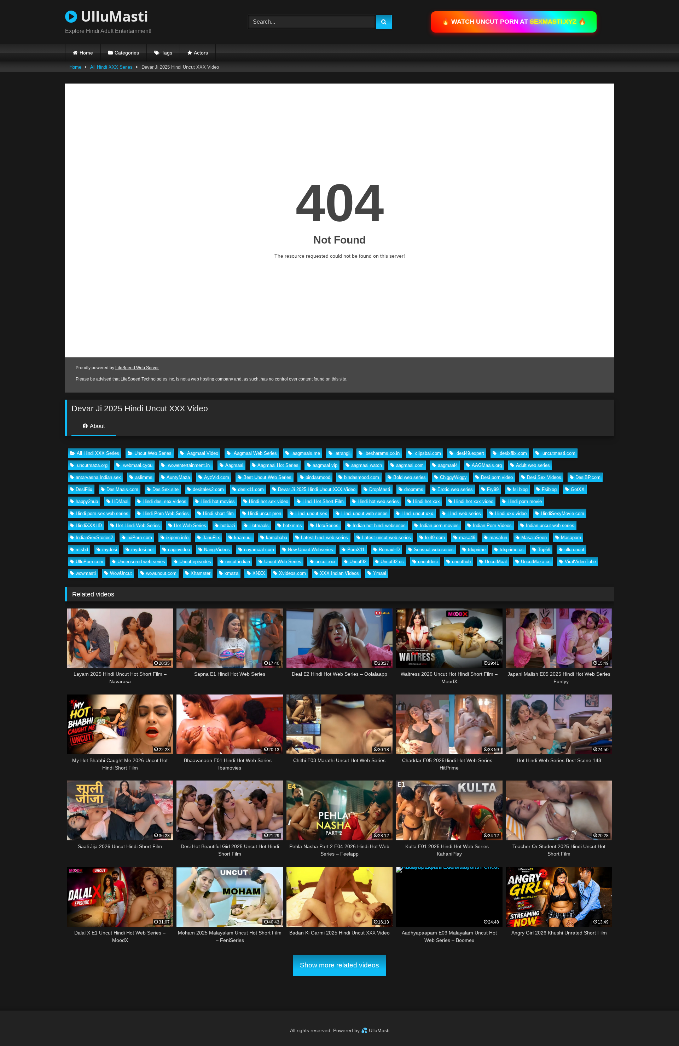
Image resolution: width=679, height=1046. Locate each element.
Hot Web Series (190, 525)
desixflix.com (512, 453)
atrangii (342, 453)
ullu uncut (574, 549)
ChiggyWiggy (453, 477)
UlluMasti (112, 16)
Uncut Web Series (153, 453)
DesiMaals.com (122, 489)
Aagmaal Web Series (254, 453)
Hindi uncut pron (264, 513)
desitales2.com (208, 489)
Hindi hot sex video (268, 501)
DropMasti (379, 489)
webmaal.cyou (137, 465)
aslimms (143, 477)
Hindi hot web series (378, 501)
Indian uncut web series (550, 525)
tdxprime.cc (512, 549)
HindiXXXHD (89, 525)
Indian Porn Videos (492, 525)
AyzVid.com (216, 477)
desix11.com (251, 489)
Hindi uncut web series (364, 513)
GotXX (578, 489)
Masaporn (571, 537)
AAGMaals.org (487, 465)
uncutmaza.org (92, 465)
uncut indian (237, 561)
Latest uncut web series (386, 537)
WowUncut (121, 573)
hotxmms (292, 525)
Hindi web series (464, 513)
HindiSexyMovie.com (562, 513)
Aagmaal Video (202, 453)
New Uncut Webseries (310, 549)
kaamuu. (243, 537)
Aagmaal (234, 465)
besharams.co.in (382, 453)
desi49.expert (469, 453)
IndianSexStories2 (94, 537)
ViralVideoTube (580, 561)
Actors (201, 53)
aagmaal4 (448, 465)
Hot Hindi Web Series (138, 525)
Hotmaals (259, 525)
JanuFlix (211, 537)
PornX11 (356, 549)
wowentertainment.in (189, 465)
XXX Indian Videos (339, 573)
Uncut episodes (195, 561)
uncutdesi (428, 561)
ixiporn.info (177, 537)
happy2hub (87, 501)
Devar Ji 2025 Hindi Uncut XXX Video (316, 489)
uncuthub (461, 561)
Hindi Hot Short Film (323, 501)
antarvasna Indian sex (98, 477)
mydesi (109, 549)
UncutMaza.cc (536, 561)
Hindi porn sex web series (102, 513)
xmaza (231, 573)
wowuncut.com (161, 573)
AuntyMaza (178, 477)
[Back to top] (657, 1025)
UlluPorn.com (89, 561)
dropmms (413, 489)
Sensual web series (434, 549)
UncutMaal (496, 561)
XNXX (259, 573)
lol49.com (435, 537)
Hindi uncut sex (311, 513)
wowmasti (86, 573)
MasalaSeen (534, 537)
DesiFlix (84, 489)
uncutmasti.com (558, 453)
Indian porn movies (439, 525)
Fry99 (493, 489)
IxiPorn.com (139, 537)
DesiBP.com (587, 477)
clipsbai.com (427, 453)
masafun (498, 537)
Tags (167, 53)
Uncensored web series (141, 561)
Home (86, 53)
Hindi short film (218, 513)
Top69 (544, 549)
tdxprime (477, 549)
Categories (127, 53)
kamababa (276, 537)
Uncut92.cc (392, 561)
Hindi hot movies (218, 501)
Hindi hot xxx (426, 501)
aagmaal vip (325, 465)
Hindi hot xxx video (473, 501)
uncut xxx (325, 561)
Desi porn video (497, 477)
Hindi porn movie (524, 501)
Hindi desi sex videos (164, 501)
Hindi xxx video (511, 513)
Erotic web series (455, 489)
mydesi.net (142, 549)
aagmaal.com (410, 465)
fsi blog (520, 489)
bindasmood (318, 477)
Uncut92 (357, 561)
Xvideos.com (292, 573)
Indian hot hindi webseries (379, 525)
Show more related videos (339, 965)
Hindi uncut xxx (417, 513)
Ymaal (379, 573)
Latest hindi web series (324, 537)
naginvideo (179, 549)
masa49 (467, 537)
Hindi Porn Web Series (166, 513)
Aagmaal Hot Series (277, 465)
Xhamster (200, 573)
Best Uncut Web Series (267, 477)
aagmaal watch (366, 465)
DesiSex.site (165, 489)
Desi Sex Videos (544, 477)
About (97, 426)
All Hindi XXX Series (111, 67)
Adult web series (533, 465)
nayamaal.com (259, 549)
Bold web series (409, 477)
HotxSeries (327, 525)
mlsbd (82, 549)
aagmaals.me (305, 453)
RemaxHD (389, 549)
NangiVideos (217, 549)
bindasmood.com (361, 477)
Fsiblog (549, 489)
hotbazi (227, 525)
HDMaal (120, 501)
